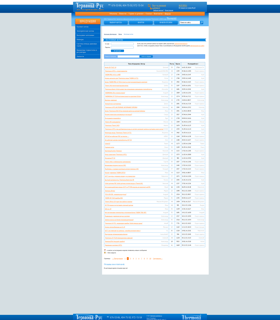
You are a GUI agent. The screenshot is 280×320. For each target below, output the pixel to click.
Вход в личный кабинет (159, 6)
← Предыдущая (117, 258)
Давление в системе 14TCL (113, 245)
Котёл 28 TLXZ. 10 (110, 67)
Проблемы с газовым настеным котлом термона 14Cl (122, 169)
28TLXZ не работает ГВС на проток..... (117, 136)
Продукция (88, 21)
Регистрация (169, 10)
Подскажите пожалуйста (113, 118)
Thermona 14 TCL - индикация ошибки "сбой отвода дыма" (124, 223)
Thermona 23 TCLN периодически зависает (119, 238)
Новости (122, 13)
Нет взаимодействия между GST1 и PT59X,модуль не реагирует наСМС (127, 187)
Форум (168, 13)
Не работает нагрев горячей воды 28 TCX (118, 140)
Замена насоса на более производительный (119, 220)
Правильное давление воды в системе (117, 216)
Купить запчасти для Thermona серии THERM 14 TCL (121, 78)
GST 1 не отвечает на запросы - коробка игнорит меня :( (123, 231)
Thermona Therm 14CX (112, 125)
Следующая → (158, 258)
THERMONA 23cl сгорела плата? (115, 93)
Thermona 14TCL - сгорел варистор (116, 71)
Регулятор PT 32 (110, 158)
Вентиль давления (111, 100)
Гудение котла (109, 147)
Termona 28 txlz (110, 191)
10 (150, 258)
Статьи (149, 13)
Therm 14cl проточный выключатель (116, 86)
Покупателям (166, 22)
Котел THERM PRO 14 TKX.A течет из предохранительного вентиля (126, 82)
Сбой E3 (107, 144)
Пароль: (107, 47)
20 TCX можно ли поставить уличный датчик (119, 205)
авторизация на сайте (197, 46)
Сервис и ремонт (136, 13)
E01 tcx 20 (108, 209)
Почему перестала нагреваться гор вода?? (118, 114)
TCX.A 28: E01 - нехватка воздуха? (115, 194)
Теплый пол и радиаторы (113, 104)
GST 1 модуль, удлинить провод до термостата (120, 176)
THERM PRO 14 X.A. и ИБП (113, 75)
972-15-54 (138, 5)
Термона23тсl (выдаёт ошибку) (115, 241)
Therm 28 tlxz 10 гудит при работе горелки (118, 202)
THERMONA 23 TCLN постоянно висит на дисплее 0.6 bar (123, 96)
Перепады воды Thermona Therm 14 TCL (118, 133)
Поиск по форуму (110, 56)
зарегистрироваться (181, 44)
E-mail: (107, 44)
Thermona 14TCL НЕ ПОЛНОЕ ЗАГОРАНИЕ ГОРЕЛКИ (121, 107)
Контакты (158, 13)
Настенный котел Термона (113, 151)
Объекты (113, 13)
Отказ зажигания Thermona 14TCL (116, 154)
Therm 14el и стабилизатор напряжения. (118, 162)
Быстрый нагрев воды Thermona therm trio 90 (119, 180)
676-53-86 (117, 5)
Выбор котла (116, 22)
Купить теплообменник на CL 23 (115, 227)
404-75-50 (127, 5)
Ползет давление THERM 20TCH (115, 173)
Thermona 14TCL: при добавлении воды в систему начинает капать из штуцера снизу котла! (134, 129)
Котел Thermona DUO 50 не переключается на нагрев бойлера (125, 111)
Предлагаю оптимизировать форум (116, 234)
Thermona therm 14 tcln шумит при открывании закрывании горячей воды (128, 89)
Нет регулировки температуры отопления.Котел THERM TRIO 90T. (126, 212)
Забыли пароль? (158, 10)
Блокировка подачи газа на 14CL (115, 165)
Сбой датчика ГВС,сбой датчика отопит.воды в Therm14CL (124, 183)
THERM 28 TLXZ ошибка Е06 (114, 198)
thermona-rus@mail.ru (156, 316)
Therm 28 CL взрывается (112, 122)
